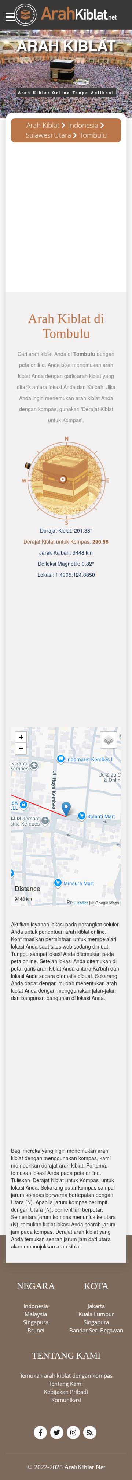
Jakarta (96, 1306)
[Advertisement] (66, 219)
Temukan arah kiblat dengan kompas (66, 1375)
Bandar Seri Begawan (96, 1330)
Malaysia (36, 1314)
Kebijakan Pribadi (66, 1391)
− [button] (21, 748)
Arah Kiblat (42, 125)
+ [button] (21, 737)
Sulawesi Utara (48, 135)
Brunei (35, 1330)
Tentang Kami (66, 1383)
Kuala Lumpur (96, 1314)
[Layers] (108, 740)
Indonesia (83, 125)
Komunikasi (66, 1399)
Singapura (35, 1322)
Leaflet (81, 902)
